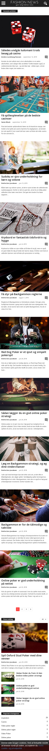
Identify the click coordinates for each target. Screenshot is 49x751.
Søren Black (5, 122)
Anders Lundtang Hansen (11, 57)
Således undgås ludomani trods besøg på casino (20, 52)
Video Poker (6, 734)
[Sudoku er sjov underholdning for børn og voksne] (24, 157)
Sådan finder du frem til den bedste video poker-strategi (29, 674)
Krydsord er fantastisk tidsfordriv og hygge (24, 239)
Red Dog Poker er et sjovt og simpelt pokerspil (23, 353)
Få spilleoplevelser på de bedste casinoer (20, 117)
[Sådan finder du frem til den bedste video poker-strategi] (7, 677)
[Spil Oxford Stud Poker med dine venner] (24, 638)
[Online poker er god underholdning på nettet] (24, 564)
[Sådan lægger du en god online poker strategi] (24, 394)
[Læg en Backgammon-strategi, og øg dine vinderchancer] (24, 448)
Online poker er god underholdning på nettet (23, 582)
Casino (4, 722)
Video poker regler (8, 726)
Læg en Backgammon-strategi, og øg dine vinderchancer (24, 465)
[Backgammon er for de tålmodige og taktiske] (24, 505)
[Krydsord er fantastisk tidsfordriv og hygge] (24, 218)
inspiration (5, 718)
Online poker (6, 737)
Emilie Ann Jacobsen (9, 183)
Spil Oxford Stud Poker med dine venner (21, 657)
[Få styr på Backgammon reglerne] (24, 276)
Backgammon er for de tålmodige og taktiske (24, 526)
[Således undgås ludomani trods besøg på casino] (24, 31)
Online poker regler (8, 730)
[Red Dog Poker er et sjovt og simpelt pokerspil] (24, 333)
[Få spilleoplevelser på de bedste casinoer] (24, 94)
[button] (45, 3)
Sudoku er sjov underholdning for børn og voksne (21, 178)
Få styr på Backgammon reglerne (21, 294)
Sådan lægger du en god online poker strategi (24, 414)
